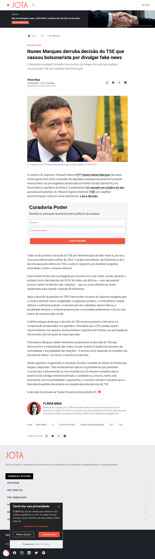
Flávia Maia (33, 79)
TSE (92, 191)
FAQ (7, 535)
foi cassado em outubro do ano (105, 187)
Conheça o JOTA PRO (19, 476)
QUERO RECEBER (77, 241)
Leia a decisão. (89, 196)
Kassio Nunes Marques (96, 174)
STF (78, 174)
